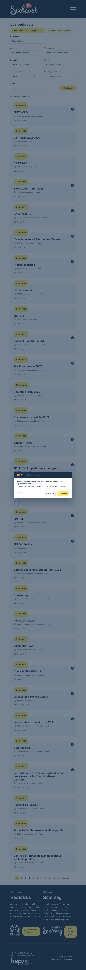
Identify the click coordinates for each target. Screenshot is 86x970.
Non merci (50, 493)
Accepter (63, 493)
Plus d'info (20, 493)
